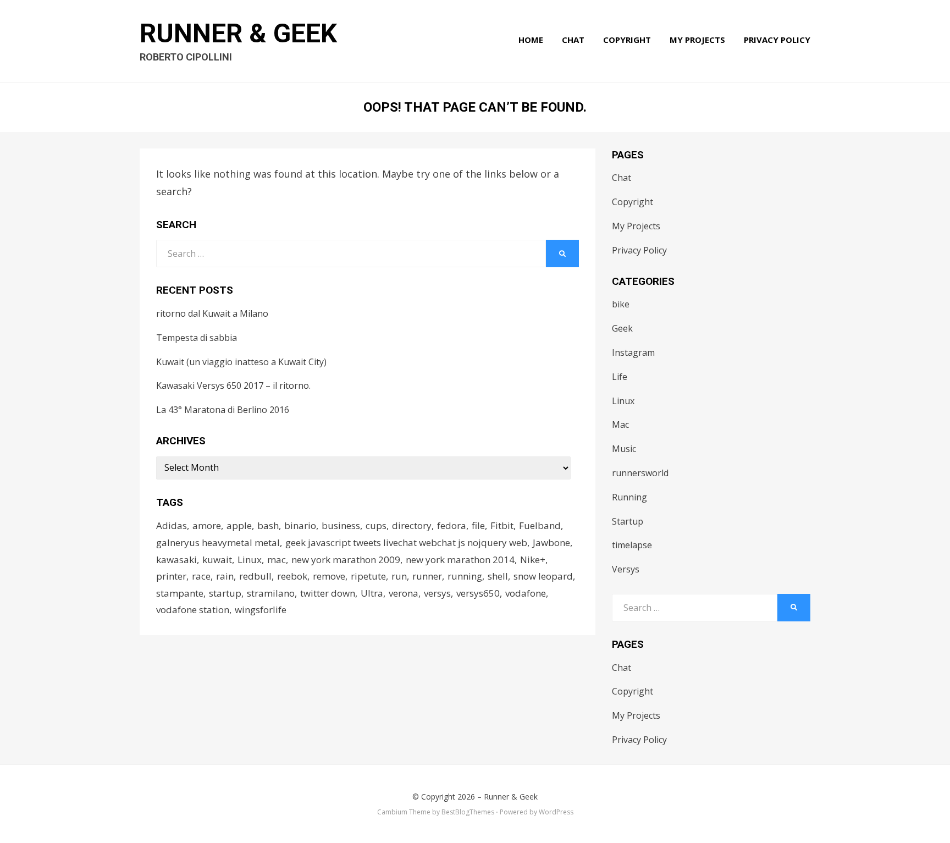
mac (276, 559)
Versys (625, 569)
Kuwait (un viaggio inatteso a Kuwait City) (241, 362)
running (465, 576)
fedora (451, 525)
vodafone (525, 593)
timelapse (632, 545)
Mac (620, 424)
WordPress (556, 812)
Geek (622, 328)
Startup (627, 521)
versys (437, 593)
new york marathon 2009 (345, 559)
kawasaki (176, 559)
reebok (292, 576)
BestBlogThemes (467, 812)
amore (206, 525)
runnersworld (640, 473)
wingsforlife (260, 609)
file (478, 525)
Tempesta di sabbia (196, 338)
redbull (255, 576)
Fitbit (501, 525)
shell (498, 576)
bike (620, 304)
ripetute (368, 576)
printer (171, 576)
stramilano (271, 593)
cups (376, 525)
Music (624, 449)
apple (239, 525)
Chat (573, 39)
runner (427, 576)
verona (403, 593)
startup (225, 593)
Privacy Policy (777, 39)
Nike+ (532, 559)
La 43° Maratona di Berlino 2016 (222, 410)
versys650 (478, 593)
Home (530, 39)
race (201, 576)
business (341, 525)
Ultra (372, 593)
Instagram (633, 352)
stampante (179, 593)
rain (225, 576)
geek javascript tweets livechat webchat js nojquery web (406, 542)
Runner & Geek (238, 33)
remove (329, 576)
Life (619, 377)
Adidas (171, 525)
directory (412, 525)
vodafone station (192, 609)
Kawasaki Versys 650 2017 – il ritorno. (233, 385)
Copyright (627, 39)
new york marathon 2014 (460, 559)
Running (629, 497)
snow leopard (543, 576)
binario (300, 525)
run (399, 576)
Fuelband (540, 525)
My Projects (697, 39)
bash (268, 525)
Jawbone (551, 542)
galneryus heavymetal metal (218, 542)
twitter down (327, 593)
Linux (250, 559)
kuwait (217, 559)
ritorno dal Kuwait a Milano (212, 313)
